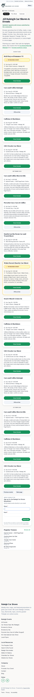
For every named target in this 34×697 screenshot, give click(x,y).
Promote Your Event (7, 668)
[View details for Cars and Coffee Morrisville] (17, 186)
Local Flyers (5, 637)
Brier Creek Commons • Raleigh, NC (15, 66)
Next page (19, 492)
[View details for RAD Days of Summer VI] (17, 69)
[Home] (10, 5)
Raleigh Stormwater (7, 650)
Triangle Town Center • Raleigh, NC (15, 124)
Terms (3, 692)
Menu (29, 5)
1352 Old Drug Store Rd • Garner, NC (15, 241)
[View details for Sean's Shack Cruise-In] (17, 308)
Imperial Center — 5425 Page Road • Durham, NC (18, 181)
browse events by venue (19, 47)
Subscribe (26, 519)
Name (6, 506)
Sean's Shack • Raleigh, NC (13, 304)
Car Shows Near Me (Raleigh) (10, 625)
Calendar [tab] (22, 14)
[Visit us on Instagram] (7, 680)
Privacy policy (26, 523)
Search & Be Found (7, 648)
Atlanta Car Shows (29, 1)
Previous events (8, 492)
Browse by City (5, 630)
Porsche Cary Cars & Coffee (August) (12, 632)
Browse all (27, 530)
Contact (3, 671)
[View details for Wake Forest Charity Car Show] (17, 278)
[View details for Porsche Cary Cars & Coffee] (17, 215)
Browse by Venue (6, 627)
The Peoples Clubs (7, 645)
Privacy (8, 692)
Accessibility (14, 692)
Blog (2, 673)
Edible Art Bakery (6, 653)
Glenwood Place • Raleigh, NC (14, 93)
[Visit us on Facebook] (3, 680)
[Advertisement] (17, 555)
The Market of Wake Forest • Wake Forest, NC (18, 273)
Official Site (17, 112)
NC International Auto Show (9, 635)
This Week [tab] (14, 14)
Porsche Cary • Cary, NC (12, 208)
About (3, 666)
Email (6, 512)
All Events (4, 622)
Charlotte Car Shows (18, 1)
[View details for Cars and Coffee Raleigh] (17, 100)
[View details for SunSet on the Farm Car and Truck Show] (17, 245)
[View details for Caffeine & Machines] (17, 129)
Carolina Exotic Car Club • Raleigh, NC (16, 151)
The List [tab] (6, 14)
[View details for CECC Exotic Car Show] (17, 156)
